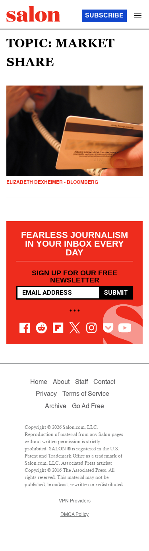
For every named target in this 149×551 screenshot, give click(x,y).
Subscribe (104, 16)
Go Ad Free (88, 406)
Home (38, 382)
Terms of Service (85, 394)
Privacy (46, 394)
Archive (55, 406)
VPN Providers (75, 501)
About (61, 382)
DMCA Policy (74, 514)
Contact (104, 382)
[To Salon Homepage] (33, 14)
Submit (116, 292)
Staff (81, 382)
